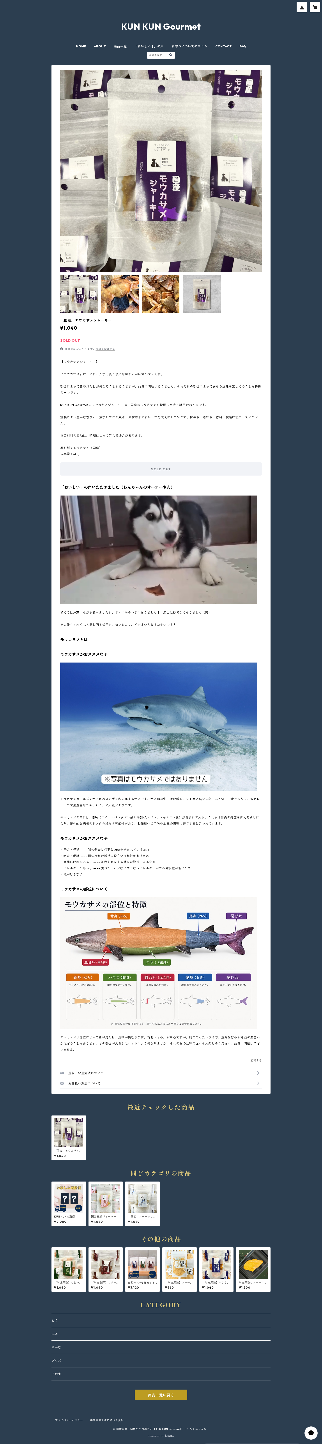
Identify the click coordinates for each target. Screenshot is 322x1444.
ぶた (54, 1334)
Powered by (156, 1436)
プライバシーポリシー (69, 1420)
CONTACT (223, 46)
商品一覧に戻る (161, 1395)
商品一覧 (120, 46)
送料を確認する (105, 349)
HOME (81, 46)
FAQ (242, 46)
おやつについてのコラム (189, 46)
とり (54, 1320)
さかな (56, 1347)
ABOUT (100, 46)
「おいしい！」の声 (149, 46)
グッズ (56, 1361)
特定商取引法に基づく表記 (107, 1420)
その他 (56, 1374)
